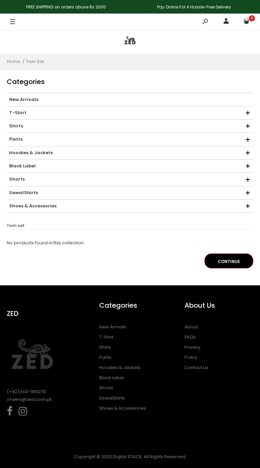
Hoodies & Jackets (119, 367)
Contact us (196, 367)
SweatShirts (112, 398)
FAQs (190, 337)
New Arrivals (112, 327)
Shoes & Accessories (122, 408)
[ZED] (130, 42)
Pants (105, 357)
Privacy (192, 347)
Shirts (105, 347)
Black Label (111, 377)
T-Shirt (106, 337)
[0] (246, 22)
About (191, 327)
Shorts (106, 388)
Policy (191, 357)
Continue (229, 261)
